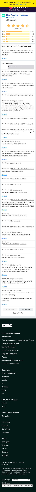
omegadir (14, 101)
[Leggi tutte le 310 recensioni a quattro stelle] (17, 34)
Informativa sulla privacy (9, 462)
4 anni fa (30, 50)
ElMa (12, 184)
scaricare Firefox (21, 4)
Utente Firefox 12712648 (19, 50)
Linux (4, 390)
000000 (13, 290)
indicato (21, 468)
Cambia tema (6, 483)
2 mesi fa (30, 71)
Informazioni (6, 337)
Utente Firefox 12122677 (18, 200)
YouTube (5, 445)
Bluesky (5, 452)
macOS (4, 380)
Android (5, 387)
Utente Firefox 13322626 (19, 169)
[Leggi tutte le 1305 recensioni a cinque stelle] (17, 31)
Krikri (12, 190)
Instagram (6, 442)
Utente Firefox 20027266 (19, 71)
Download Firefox (9, 373)
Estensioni (12, 10)
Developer (6, 432)
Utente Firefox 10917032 (19, 95)
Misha (13, 265)
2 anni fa (17, 255)
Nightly (4, 403)
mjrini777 (14, 279)
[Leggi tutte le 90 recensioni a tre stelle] (17, 36)
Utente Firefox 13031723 (19, 83)
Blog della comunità (9, 354)
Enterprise (6, 416)
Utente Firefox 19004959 (11, 215)
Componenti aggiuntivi (11, 333)
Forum (4, 357)
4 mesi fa (30, 118)
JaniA (13, 255)
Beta (3, 406)
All (3, 394)
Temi (18, 10)
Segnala (4, 58)
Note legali (5, 464)
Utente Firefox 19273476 (19, 129)
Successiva (26, 309)
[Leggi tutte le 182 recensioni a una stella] (17, 41)
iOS (3, 383)
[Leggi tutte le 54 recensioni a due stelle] (17, 39)
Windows (5, 377)
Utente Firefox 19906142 (19, 118)
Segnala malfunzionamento (12, 360)
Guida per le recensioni (10, 364)
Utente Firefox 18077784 (19, 124)
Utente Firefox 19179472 (19, 151)
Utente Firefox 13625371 (19, 226)
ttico (12, 141)
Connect (5, 426)
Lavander (14, 249)
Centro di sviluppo (9, 347)
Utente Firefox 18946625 (11, 244)
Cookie (21, 462)
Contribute (6, 429)
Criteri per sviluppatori (10, 350)
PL (12, 221)
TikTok (4, 449)
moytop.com (15, 178)
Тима (13, 232)
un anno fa (31, 129)
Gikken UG (12, 20)
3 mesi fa (30, 95)
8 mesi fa (30, 124)
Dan (12, 163)
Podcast (5, 455)
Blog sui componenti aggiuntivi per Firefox (18, 340)
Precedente (10, 309)
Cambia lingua (6, 479)
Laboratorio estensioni (10, 343)
